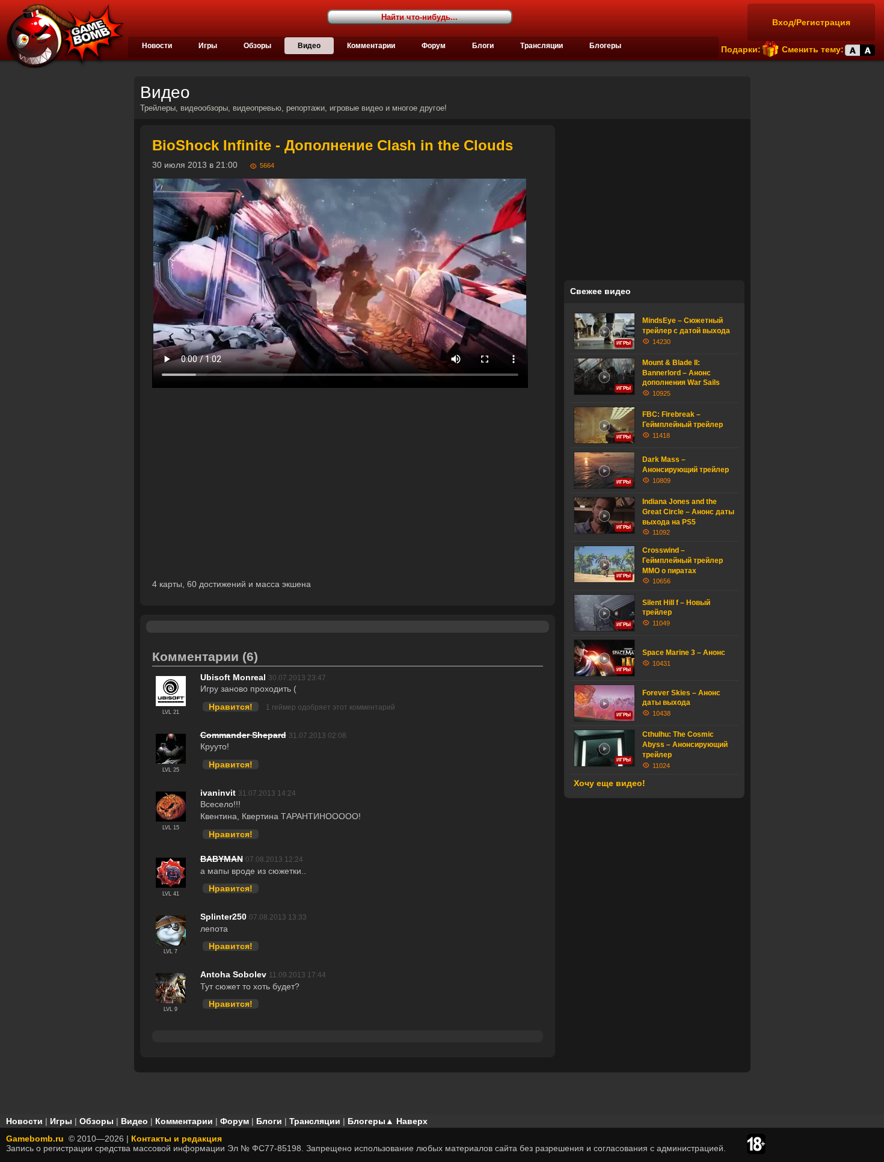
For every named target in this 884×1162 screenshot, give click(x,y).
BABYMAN (221, 859)
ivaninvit (218, 793)
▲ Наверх (406, 1121)
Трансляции (541, 46)
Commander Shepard (243, 735)
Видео (309, 46)
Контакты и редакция (176, 1138)
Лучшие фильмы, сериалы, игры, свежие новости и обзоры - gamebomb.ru (62, 36)
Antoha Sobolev (233, 974)
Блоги (483, 46)
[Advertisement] (348, 483)
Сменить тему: (813, 49)
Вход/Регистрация (811, 22)
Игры (207, 46)
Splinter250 (223, 916)
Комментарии (371, 46)
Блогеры (605, 46)
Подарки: (741, 49)
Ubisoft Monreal (233, 677)
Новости (157, 46)
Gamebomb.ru (35, 1138)
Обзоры (257, 46)
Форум (434, 46)
